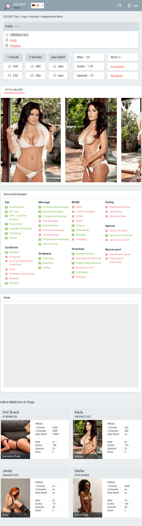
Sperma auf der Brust (120, 235)
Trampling (81, 239)
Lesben (47, 267)
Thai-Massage (50, 220)
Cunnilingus (82, 272)
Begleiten (14, 252)
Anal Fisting (115, 211)
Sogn (24, 16)
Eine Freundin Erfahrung (88, 258)
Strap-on (80, 225)
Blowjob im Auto (85, 267)
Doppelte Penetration (20, 228)
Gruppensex (15, 224)
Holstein (34, 16)
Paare (12, 269)
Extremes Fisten (117, 216)
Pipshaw (13, 278)
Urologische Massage (54, 216)
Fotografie (14, 256)
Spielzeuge (15, 233)
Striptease (48, 258)
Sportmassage (51, 234)
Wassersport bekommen (116, 260)
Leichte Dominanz (85, 211)
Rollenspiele (82, 230)
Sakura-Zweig (50, 243)
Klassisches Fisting (119, 207)
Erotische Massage (53, 211)
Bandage (81, 234)
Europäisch (117, 66)
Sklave (79, 220)
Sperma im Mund (118, 230)
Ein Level (13, 211)
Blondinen (117, 75)
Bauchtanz (48, 263)
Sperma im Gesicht (119, 239)
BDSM (79, 216)
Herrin (79, 207)
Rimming (14, 283)
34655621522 (19, 34)
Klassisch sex (16, 207)
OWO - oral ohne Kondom (18, 217)
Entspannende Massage (56, 239)
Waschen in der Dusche (21, 273)
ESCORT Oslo (11, 16)
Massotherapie (51, 225)
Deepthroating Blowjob (88, 263)
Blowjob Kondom (85, 253)
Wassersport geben (120, 254)
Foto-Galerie (14, 89)
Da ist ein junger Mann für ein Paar (21, 262)
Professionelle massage (56, 207)
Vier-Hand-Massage (53, 230)
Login (135, 5)
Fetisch (13, 237)
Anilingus (81, 276)
